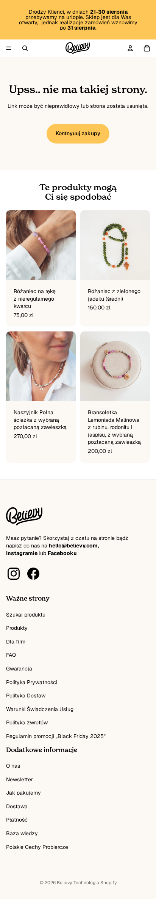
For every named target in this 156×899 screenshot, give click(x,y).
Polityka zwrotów (27, 722)
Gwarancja (19, 668)
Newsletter (19, 779)
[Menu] (8, 48)
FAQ (11, 654)
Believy (64, 883)
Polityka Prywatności (31, 682)
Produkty (17, 628)
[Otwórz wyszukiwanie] (25, 48)
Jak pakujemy (23, 792)
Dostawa (17, 806)
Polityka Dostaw (25, 695)
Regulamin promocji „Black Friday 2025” (56, 736)
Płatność (17, 819)
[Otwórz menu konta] (130, 48)
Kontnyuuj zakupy (78, 133)
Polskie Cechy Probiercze (37, 847)
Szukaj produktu (25, 614)
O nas (13, 765)
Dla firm (15, 641)
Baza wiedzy (22, 833)
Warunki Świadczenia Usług (39, 709)
